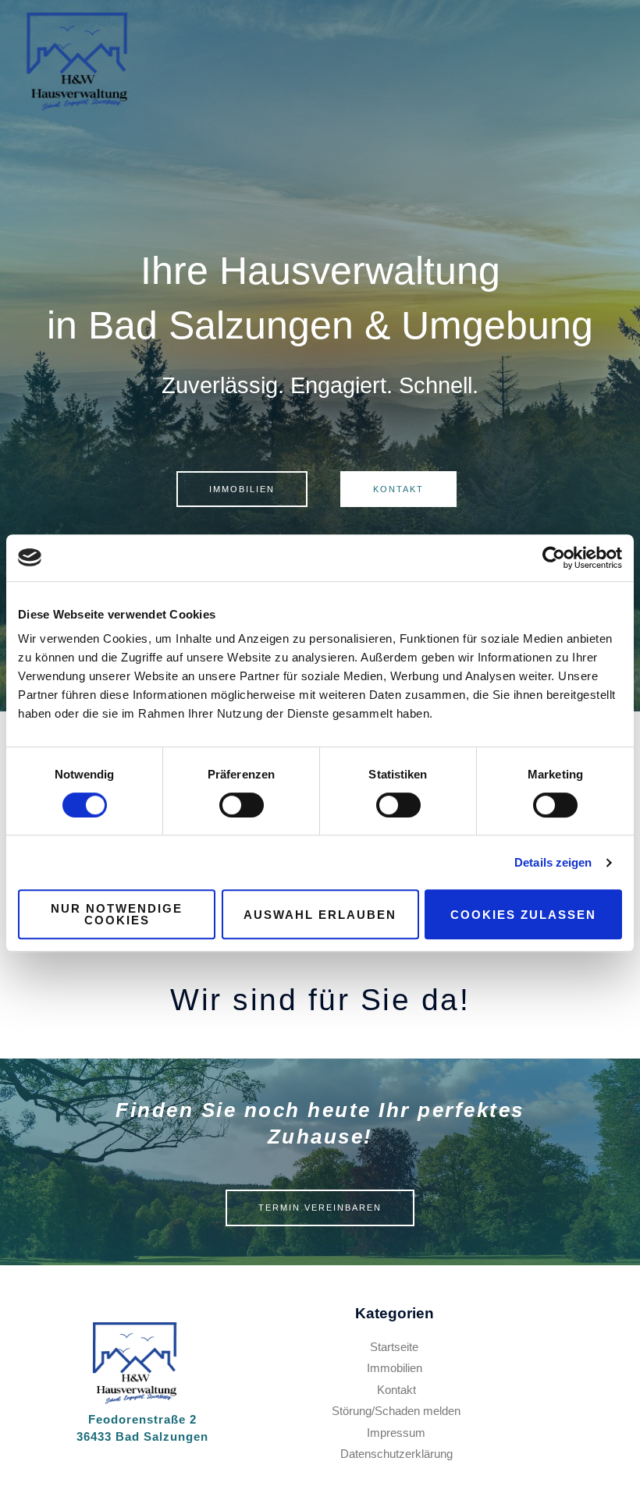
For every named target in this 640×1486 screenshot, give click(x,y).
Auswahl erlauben (320, 914)
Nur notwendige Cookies (117, 914)
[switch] (241, 805)
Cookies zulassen (523, 914)
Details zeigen (553, 862)
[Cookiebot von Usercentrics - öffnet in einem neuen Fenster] (553, 557)
